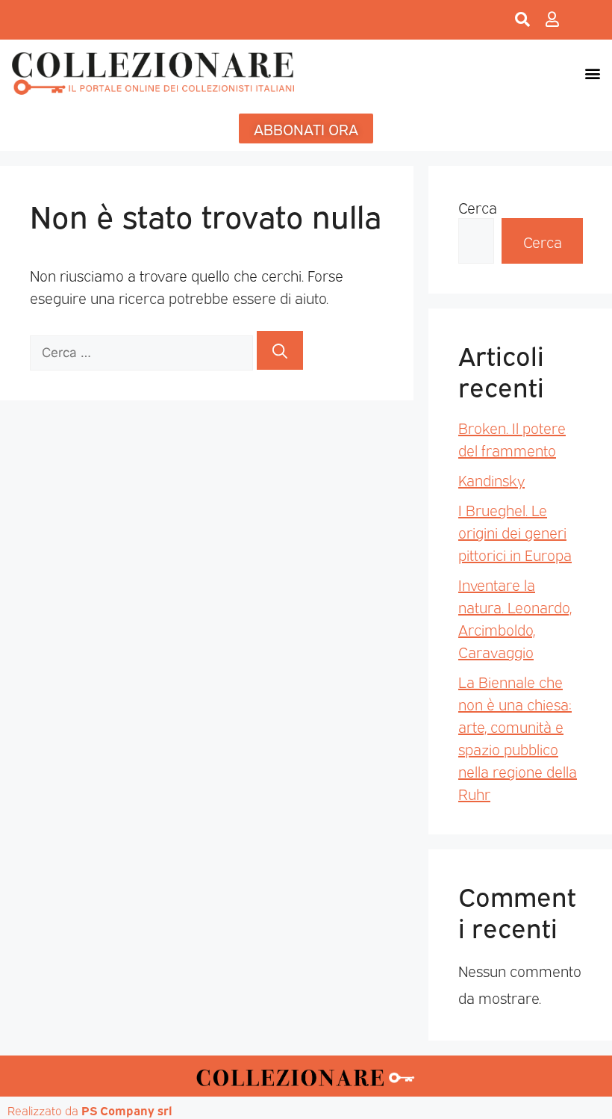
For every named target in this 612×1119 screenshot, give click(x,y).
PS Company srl (126, 1110)
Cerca (477, 207)
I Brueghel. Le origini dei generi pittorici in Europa (515, 532)
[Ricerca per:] (143, 350)
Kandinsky (491, 479)
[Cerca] (280, 350)
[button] (592, 73)
